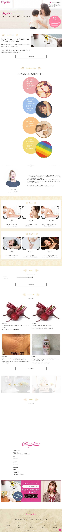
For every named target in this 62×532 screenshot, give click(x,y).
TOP (7, 522)
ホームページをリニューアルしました (25, 277)
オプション (43, 525)
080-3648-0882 (56, 2)
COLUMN (31, 527)
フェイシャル (7, 525)
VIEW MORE (31, 56)
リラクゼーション (19, 525)
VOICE (19, 527)
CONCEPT (19, 522)
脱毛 (55, 522)
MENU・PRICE (43, 522)
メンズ (31, 525)
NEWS (43, 527)
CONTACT (55, 527)
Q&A (7, 527)
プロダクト (55, 525)
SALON (31, 522)
